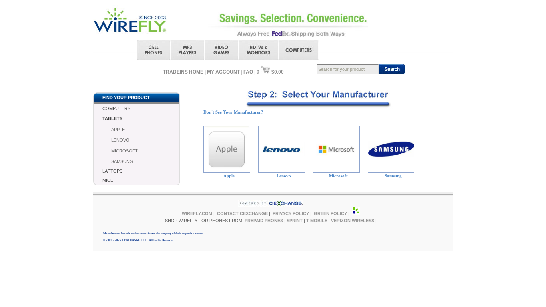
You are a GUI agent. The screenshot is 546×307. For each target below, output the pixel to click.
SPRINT (295, 220)
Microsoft (338, 175)
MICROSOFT (124, 150)
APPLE (118, 129)
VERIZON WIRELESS (352, 220)
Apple (229, 175)
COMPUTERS (116, 108)
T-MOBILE (316, 220)
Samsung (393, 175)
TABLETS (112, 118)
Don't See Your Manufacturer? (233, 112)
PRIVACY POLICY (291, 213)
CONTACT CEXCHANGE (242, 213)
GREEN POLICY (330, 213)
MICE (107, 180)
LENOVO (120, 140)
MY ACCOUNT (223, 72)
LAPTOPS (112, 171)
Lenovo (284, 175)
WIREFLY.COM (197, 213)
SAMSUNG (122, 161)
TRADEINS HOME (183, 72)
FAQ (248, 72)
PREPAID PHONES (264, 220)
